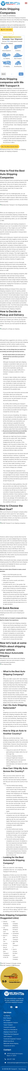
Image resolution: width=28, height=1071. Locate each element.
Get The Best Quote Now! (9, 146)
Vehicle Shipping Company (5, 923)
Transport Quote (6, 33)
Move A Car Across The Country (5, 939)
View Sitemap (22, 1069)
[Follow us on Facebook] (11, 1007)
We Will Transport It (20, 911)
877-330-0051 (7, 29)
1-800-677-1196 (21, 909)
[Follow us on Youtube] (16, 1007)
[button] (14, 3)
